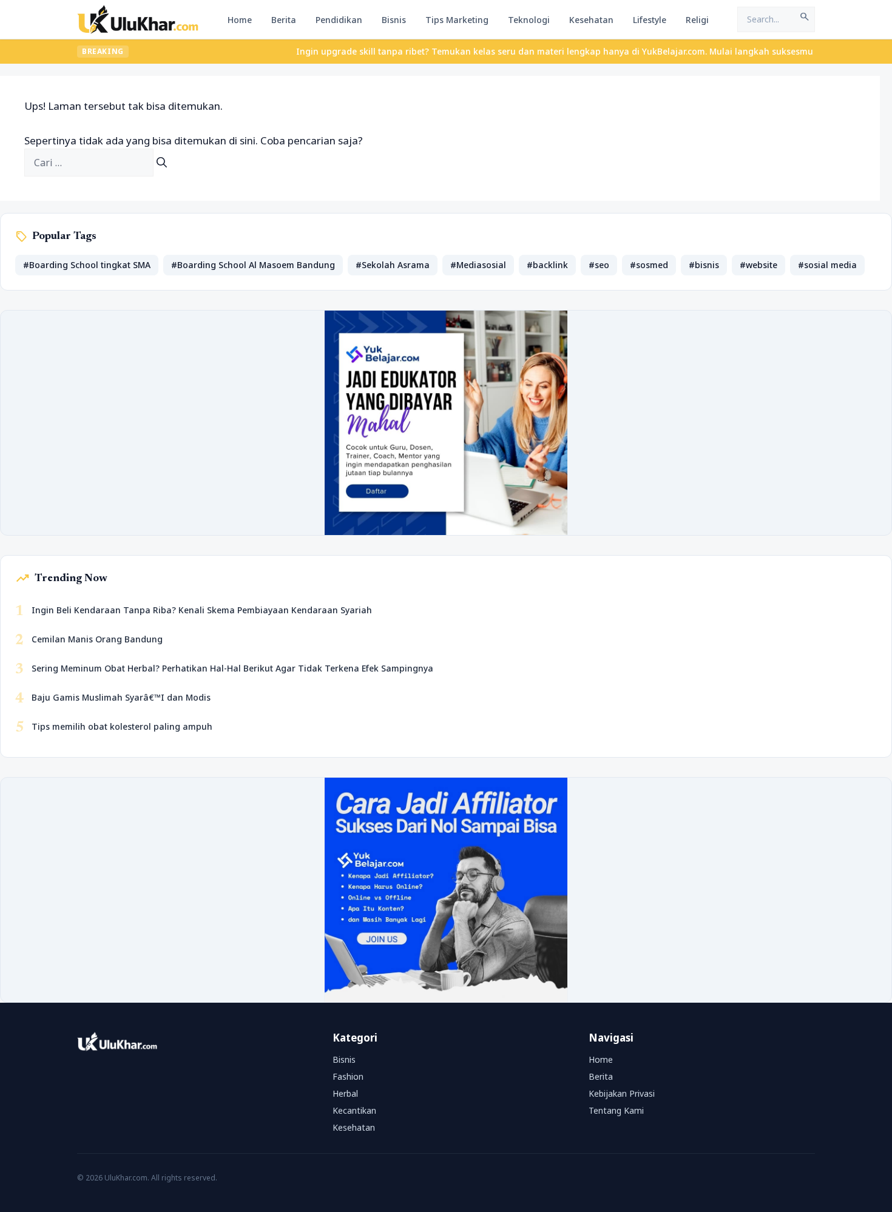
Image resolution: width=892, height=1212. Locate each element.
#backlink (547, 265)
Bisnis (394, 19)
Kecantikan (354, 1110)
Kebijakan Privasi (622, 1093)
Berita (283, 19)
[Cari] (161, 162)
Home (240, 19)
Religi (697, 19)
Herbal (345, 1093)
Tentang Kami (616, 1110)
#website (758, 265)
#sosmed (649, 265)
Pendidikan (339, 19)
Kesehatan (591, 19)
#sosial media (827, 265)
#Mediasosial (478, 265)
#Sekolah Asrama (393, 265)
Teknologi (529, 19)
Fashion (348, 1076)
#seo (599, 265)
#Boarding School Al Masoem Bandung (253, 265)
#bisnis (704, 265)
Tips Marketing (456, 19)
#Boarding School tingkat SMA (86, 265)
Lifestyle (649, 19)
